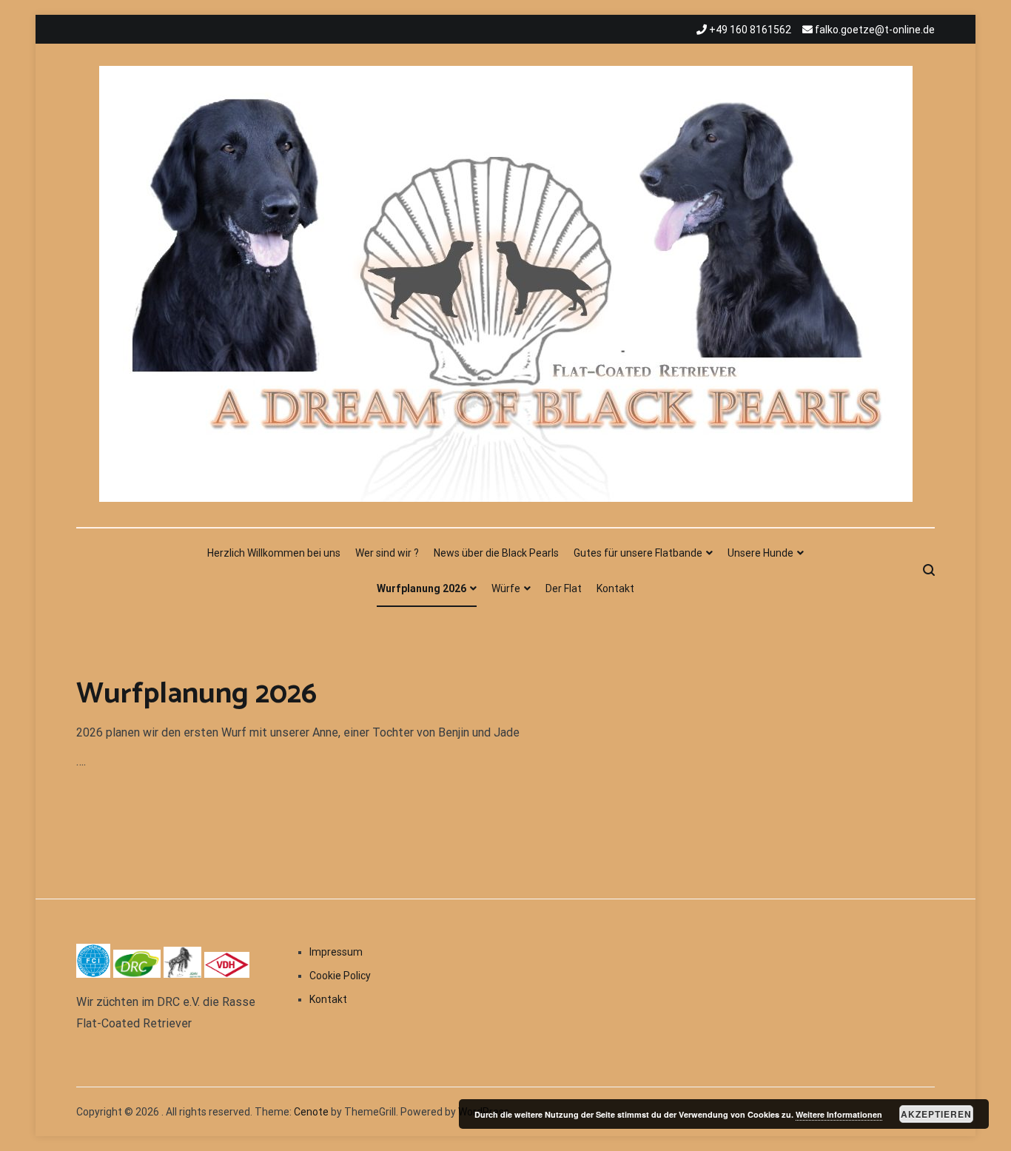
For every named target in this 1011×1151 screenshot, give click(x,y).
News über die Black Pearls (496, 553)
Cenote (311, 1112)
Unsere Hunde (760, 553)
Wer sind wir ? (387, 553)
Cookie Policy (340, 975)
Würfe (505, 588)
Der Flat (563, 588)
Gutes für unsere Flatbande (638, 553)
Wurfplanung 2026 (421, 588)
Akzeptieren (936, 1114)
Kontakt (615, 588)
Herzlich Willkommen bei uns (273, 553)
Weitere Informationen (839, 1114)
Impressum (336, 952)
